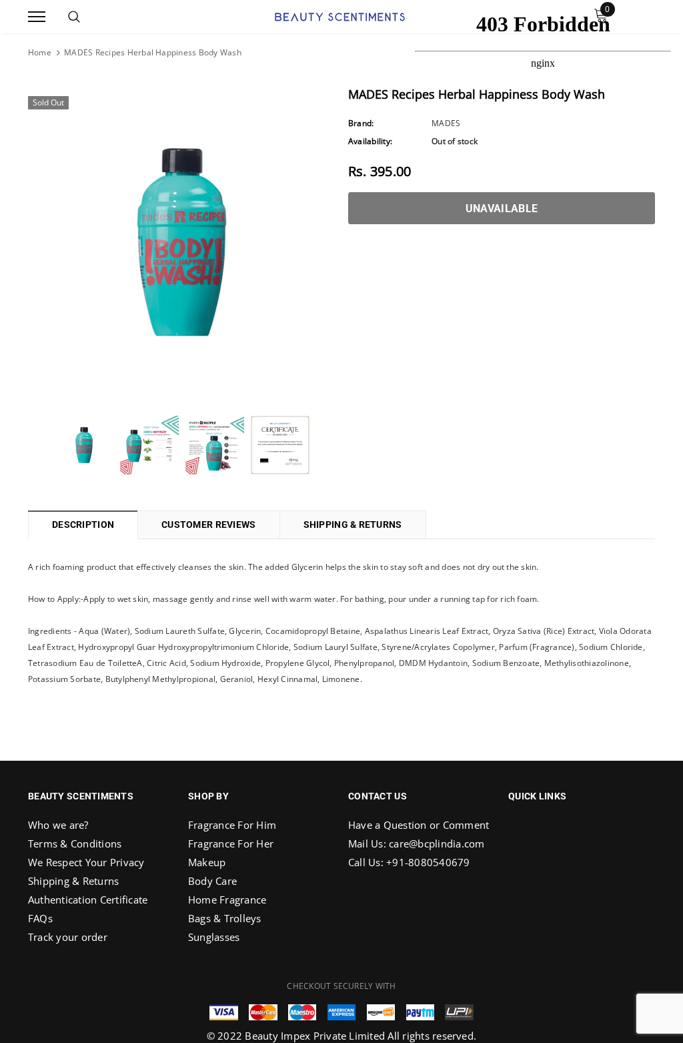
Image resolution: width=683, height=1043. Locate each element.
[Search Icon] (74, 17)
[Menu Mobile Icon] (36, 17)
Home (39, 52)
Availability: (370, 141)
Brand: (361, 123)
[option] (181, 242)
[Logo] (340, 15)
